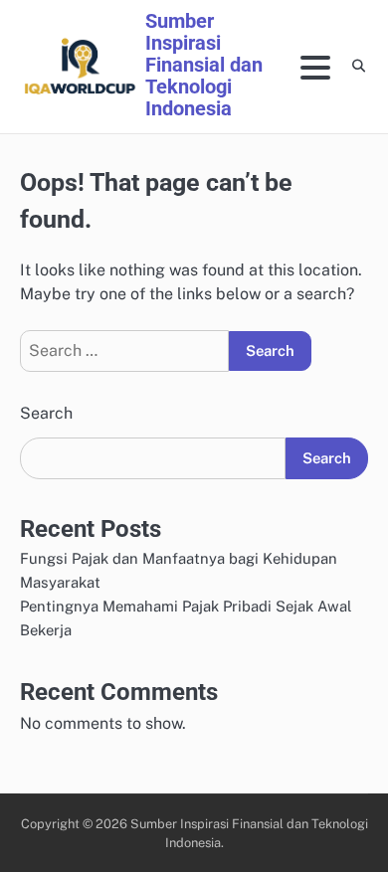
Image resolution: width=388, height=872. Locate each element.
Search (46, 413)
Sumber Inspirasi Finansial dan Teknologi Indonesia (204, 64)
